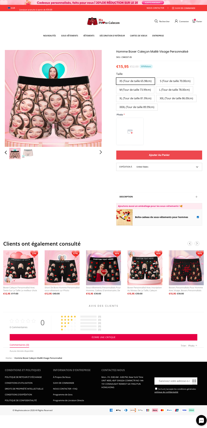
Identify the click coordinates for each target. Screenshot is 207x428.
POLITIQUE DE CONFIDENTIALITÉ (21, 400)
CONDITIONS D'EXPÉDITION (18, 394)
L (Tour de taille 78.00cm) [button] (174, 90)
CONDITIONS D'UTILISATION (19, 382)
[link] (69, 36)
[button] (162, 21)
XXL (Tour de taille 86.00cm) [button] (176, 98)
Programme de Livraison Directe (68, 400)
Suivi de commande (185, 8)
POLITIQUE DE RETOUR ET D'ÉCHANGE (23, 377)
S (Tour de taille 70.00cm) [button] (175, 81)
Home (9, 358)
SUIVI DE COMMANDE (63, 382)
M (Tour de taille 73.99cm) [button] (135, 90)
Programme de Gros (62, 394)
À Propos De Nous (62, 377)
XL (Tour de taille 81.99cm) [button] (135, 98)
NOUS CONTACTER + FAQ (65, 388)
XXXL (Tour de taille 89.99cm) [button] (137, 107)
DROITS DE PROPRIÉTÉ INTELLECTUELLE (24, 388)
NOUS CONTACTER (155, 8)
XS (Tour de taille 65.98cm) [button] (136, 81)
